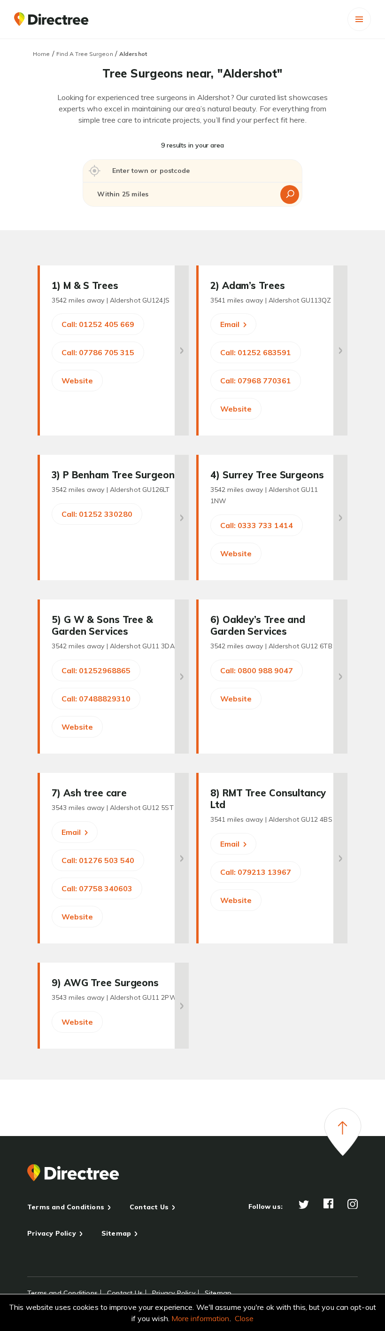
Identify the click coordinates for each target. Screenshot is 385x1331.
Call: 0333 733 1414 (256, 525)
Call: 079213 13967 (255, 872)
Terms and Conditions (65, 1207)
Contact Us (149, 1207)
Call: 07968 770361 (255, 380)
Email (230, 324)
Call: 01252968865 (96, 670)
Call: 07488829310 (96, 698)
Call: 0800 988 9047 (256, 670)
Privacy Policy (51, 1233)
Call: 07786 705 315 (98, 352)
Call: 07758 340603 (97, 888)
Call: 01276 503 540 (98, 860)
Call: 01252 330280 (97, 514)
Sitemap (116, 1233)
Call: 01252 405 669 (98, 324)
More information (200, 1318)
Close (244, 1318)
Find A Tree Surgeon (84, 53)
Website (77, 380)
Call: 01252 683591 (255, 352)
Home (41, 53)
